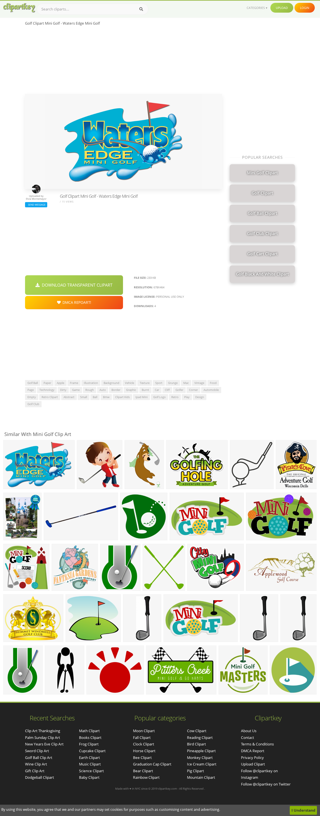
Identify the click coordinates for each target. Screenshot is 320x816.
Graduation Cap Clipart (152, 764)
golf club (33, 404)
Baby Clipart (89, 777)
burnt (145, 390)
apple (60, 383)
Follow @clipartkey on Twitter (266, 784)
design (199, 397)
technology (46, 390)
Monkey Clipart (200, 757)
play (187, 397)
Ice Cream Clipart (201, 764)
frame (74, 383)
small (83, 397)
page (30, 390)
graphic (131, 390)
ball (95, 397)
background (111, 383)
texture (145, 383)
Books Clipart (90, 737)
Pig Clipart (195, 770)
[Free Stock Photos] (19, 8)
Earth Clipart (89, 757)
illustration (91, 383)
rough (89, 390)
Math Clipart (89, 730)
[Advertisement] (123, 61)
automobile (211, 390)
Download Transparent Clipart (76, 285)
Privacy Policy (252, 757)
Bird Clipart (196, 744)
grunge (173, 383)
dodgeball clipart (39, 777)
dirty (63, 390)
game (76, 390)
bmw (106, 397)
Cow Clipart (196, 730)
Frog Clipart (89, 744)
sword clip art (37, 750)
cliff (167, 390)
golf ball (32, 383)
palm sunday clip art (42, 737)
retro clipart (50, 397)
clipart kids (122, 397)
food (213, 383)
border (115, 390)
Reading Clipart (200, 737)
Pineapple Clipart (201, 750)
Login (304, 8)
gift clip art (34, 770)
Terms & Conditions (257, 744)
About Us (248, 730)
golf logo (159, 397)
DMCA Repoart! (76, 302)
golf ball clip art (38, 757)
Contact (247, 737)
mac (186, 383)
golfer (179, 390)
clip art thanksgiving (42, 730)
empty (31, 397)
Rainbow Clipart (146, 777)
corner (193, 390)
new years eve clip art (44, 744)
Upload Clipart (253, 764)
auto (102, 390)
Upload (282, 8)
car (157, 390)
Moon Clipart (144, 730)
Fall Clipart (142, 737)
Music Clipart (90, 764)
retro (175, 397)
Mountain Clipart (201, 777)
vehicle (129, 383)
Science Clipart (91, 770)
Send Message (36, 204)
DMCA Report (252, 750)
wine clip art (36, 764)
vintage (199, 383)
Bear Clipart (143, 770)
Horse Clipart (144, 750)
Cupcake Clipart (92, 750)
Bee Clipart (142, 757)
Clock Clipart (143, 744)
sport (158, 383)
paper (47, 383)
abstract (69, 397)
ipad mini (141, 397)
